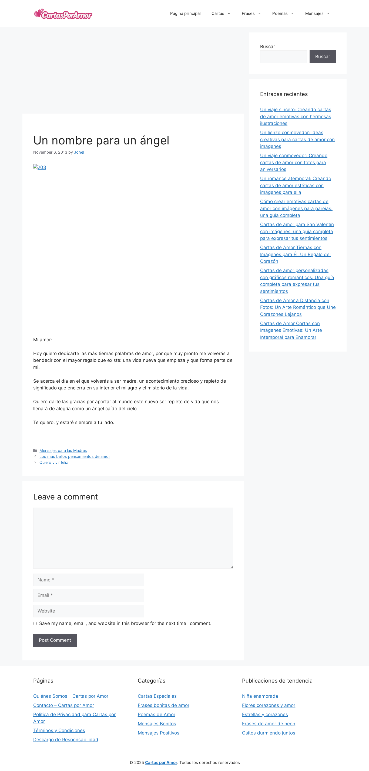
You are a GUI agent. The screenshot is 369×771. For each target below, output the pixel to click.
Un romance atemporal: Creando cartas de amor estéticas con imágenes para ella (295, 185)
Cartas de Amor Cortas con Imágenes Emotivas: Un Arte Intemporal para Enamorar (291, 330)
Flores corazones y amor (268, 705)
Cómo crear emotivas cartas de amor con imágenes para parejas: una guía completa (296, 208)
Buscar (267, 46)
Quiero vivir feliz (53, 462)
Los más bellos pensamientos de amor (74, 456)
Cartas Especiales (157, 696)
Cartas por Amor (161, 762)
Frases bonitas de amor (163, 705)
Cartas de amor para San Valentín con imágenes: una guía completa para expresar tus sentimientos (297, 231)
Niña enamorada (260, 696)
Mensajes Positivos (158, 733)
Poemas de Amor (156, 714)
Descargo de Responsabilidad (65, 739)
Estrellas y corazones (265, 714)
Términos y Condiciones (59, 730)
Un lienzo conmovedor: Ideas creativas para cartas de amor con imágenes (297, 139)
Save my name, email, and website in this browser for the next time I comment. (125, 623)
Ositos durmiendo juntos (268, 733)
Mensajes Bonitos (157, 723)
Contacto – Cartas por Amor (63, 705)
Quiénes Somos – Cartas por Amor (70, 696)
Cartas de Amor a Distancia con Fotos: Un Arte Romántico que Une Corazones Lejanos (298, 307)
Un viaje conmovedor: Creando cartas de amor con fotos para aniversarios (293, 162)
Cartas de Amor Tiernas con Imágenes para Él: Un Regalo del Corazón (295, 254)
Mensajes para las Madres (63, 450)
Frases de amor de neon (268, 723)
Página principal (185, 13)
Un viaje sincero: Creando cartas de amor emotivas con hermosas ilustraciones (295, 116)
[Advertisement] (133, 70)
